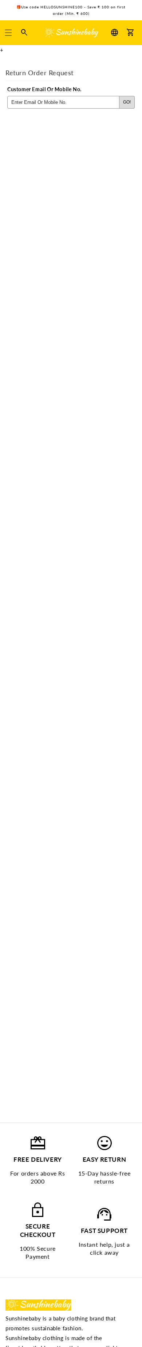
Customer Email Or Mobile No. (44, 89)
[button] (8, 33)
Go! (127, 102)
